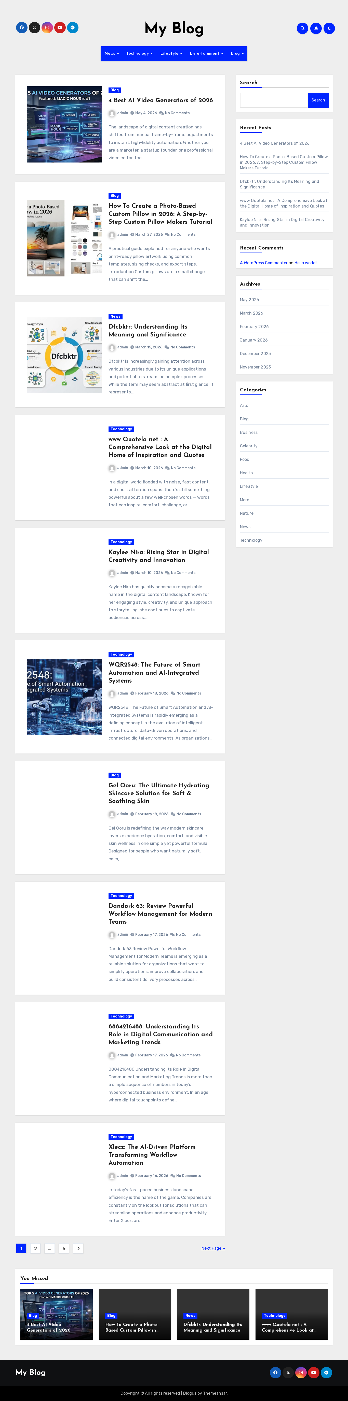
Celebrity (249, 446)
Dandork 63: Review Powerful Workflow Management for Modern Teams (160, 914)
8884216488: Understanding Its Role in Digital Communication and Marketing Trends (161, 1035)
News (110, 54)
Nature (246, 513)
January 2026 (254, 340)
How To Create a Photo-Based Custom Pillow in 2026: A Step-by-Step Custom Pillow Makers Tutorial (160, 214)
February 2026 (254, 326)
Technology (138, 54)
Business (249, 432)
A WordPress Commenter (264, 262)
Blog (236, 54)
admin (122, 113)
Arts (244, 405)
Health (246, 472)
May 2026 (249, 299)
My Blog (174, 29)
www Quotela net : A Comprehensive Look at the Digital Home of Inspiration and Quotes (160, 448)
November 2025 (255, 367)
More (244, 499)
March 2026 (251, 313)
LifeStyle (170, 54)
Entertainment (205, 54)
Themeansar (215, 1393)
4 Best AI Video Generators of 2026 (161, 101)
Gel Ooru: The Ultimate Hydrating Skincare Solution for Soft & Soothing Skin (159, 794)
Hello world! (306, 262)
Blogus (189, 1393)
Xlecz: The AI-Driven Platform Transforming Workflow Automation (152, 1155)
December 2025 (255, 353)
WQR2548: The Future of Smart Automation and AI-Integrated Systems (154, 673)
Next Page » (213, 1248)
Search (249, 82)
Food (245, 459)
